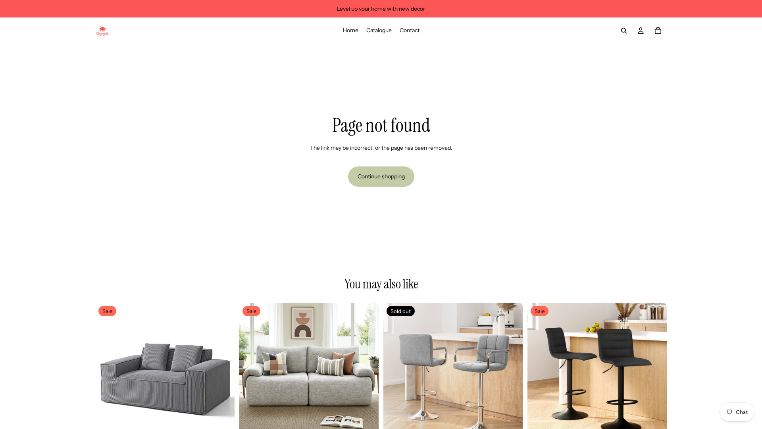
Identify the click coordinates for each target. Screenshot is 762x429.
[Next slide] (223, 372)
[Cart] (658, 30)
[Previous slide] (107, 372)
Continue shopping (381, 176)
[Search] (624, 30)
